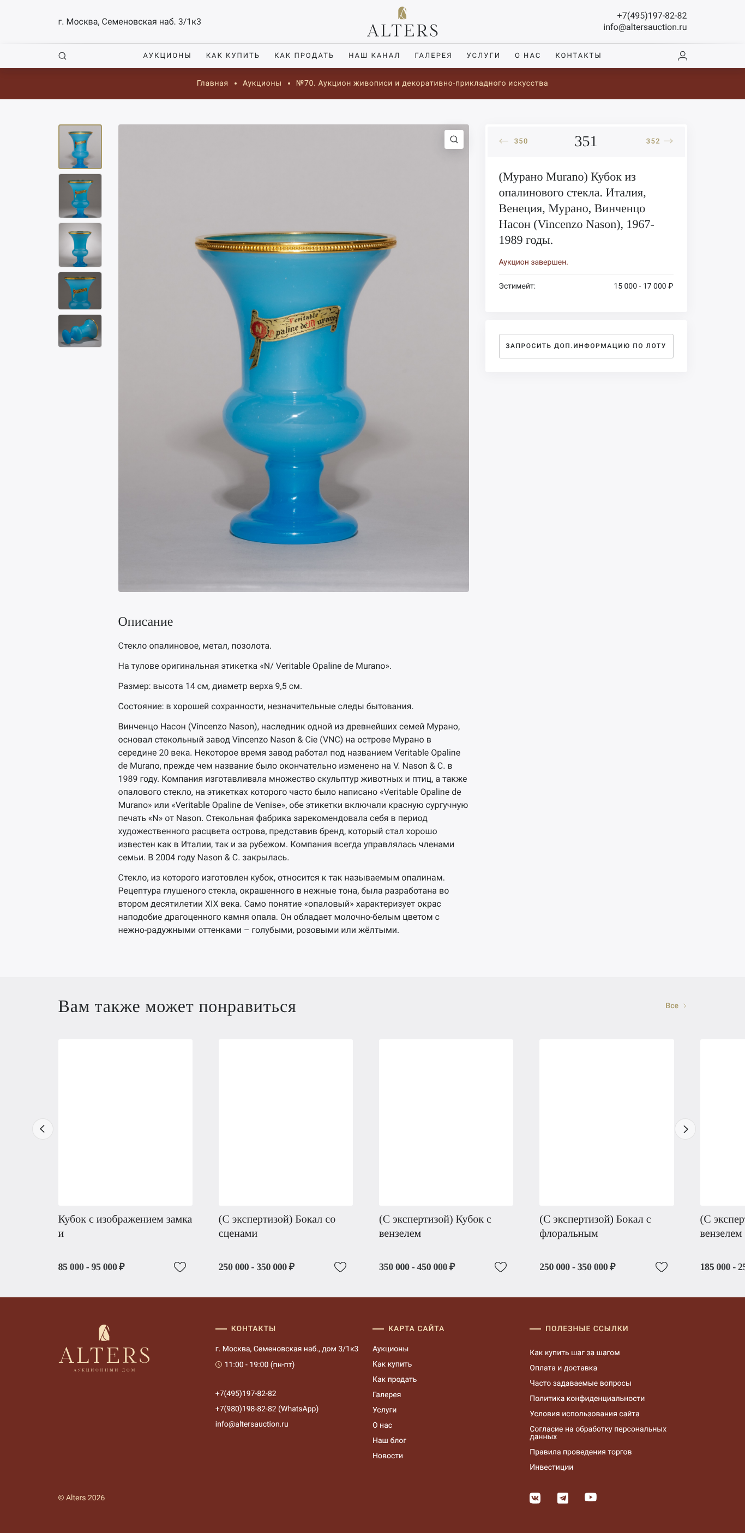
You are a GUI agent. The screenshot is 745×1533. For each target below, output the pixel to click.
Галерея (433, 55)
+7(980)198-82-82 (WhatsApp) (267, 1409)
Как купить (233, 55)
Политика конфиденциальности (587, 1398)
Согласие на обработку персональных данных (598, 1433)
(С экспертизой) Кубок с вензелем (435, 1226)
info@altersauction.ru (645, 27)
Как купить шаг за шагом (575, 1353)
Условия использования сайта (584, 1414)
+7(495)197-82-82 (652, 15)
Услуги (484, 55)
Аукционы (167, 55)
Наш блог (389, 1440)
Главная (213, 83)
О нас (528, 55)
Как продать (304, 55)
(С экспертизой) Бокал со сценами (277, 1226)
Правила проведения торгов (581, 1452)
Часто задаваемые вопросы (581, 1383)
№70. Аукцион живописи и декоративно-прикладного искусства (422, 83)
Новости (387, 1456)
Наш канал (374, 55)
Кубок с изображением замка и (125, 1226)
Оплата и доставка (563, 1368)
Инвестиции (551, 1467)
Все (672, 1006)
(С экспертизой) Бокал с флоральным (595, 1226)
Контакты (578, 55)
